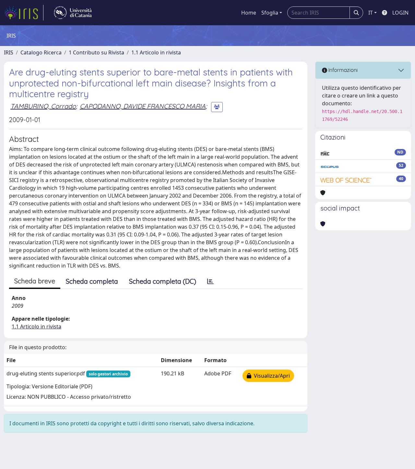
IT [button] (370, 12)
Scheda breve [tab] (34, 281)
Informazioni (342, 70)
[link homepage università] (73, 12)
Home (248, 12)
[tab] (210, 281)
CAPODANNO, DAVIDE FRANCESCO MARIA (143, 106)
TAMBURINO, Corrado (43, 106)
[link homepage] (23, 12)
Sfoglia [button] (269, 12)
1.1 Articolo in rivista (156, 52)
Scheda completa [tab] (92, 281)
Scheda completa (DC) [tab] (162, 281)
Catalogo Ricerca (41, 52)
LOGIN (400, 12)
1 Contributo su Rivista (96, 52)
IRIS (8, 52)
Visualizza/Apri (270, 375)
